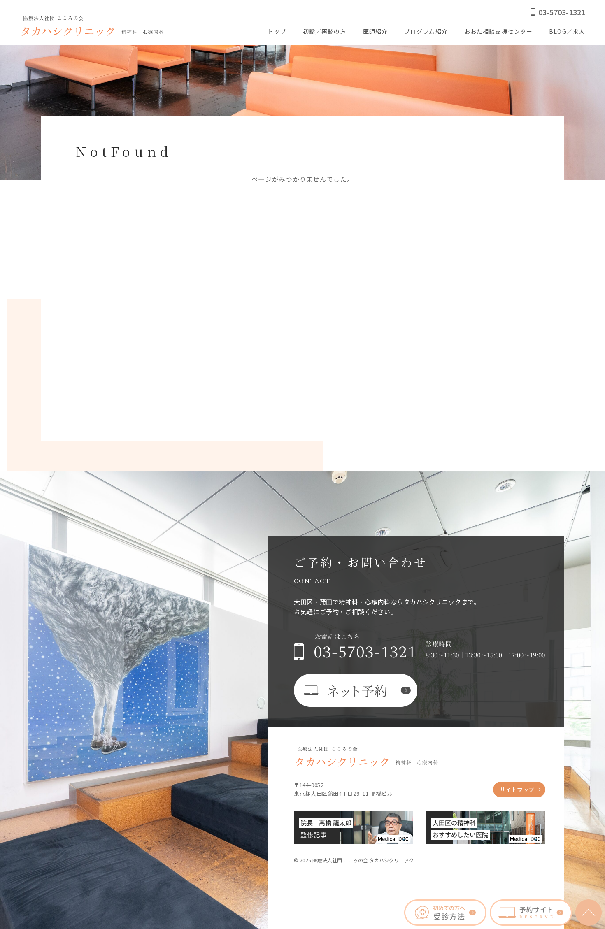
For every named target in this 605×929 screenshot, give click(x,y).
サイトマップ (517, 789)
